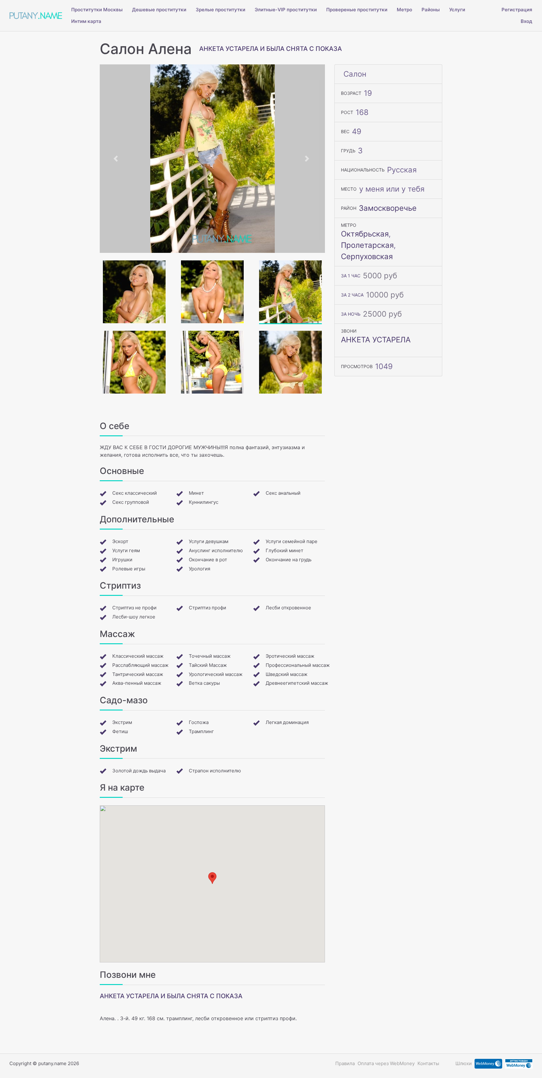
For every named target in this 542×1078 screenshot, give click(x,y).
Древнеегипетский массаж (297, 683)
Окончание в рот (208, 560)
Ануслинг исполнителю (216, 550)
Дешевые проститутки (159, 10)
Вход (526, 21)
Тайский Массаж (208, 665)
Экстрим (122, 722)
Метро (404, 10)
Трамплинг (201, 731)
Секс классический (134, 493)
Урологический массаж (215, 674)
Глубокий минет (284, 550)
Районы (431, 10)
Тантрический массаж (137, 674)
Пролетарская (367, 245)
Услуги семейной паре (291, 541)
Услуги (457, 10)
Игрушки (122, 560)
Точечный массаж (210, 656)
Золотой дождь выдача (139, 771)
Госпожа (199, 722)
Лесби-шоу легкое (133, 617)
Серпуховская (367, 256)
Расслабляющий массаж (140, 665)
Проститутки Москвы (97, 10)
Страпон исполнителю (215, 771)
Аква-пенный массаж (136, 683)
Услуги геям (126, 550)
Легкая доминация (287, 722)
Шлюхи (463, 1063)
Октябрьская (365, 233)
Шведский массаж (286, 674)
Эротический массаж (290, 656)
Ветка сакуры (204, 683)
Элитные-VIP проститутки (286, 10)
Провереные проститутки (356, 10)
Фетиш (120, 731)
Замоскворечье (388, 208)
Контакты (428, 1063)
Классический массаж (137, 656)
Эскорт (120, 541)
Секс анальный (283, 493)
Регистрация (517, 10)
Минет (196, 493)
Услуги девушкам (208, 541)
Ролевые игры (128, 569)
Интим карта (86, 21)
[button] (117, 158)
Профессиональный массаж (298, 665)
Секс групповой (130, 502)
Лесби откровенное (288, 608)
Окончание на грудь (288, 560)
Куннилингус (203, 502)
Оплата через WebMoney (386, 1063)
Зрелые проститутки (220, 10)
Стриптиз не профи (134, 608)
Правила (345, 1063)
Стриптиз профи (207, 608)
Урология (199, 569)
